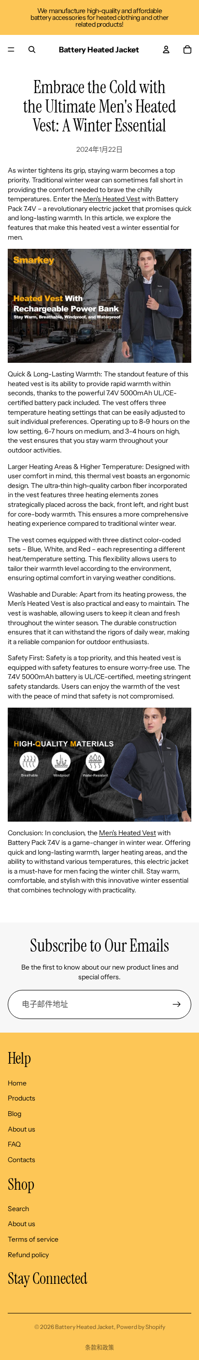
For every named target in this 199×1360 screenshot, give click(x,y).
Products (21, 1098)
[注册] (177, 1004)
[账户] (166, 49)
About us (21, 1128)
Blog (14, 1113)
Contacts (21, 1159)
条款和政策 (99, 1347)
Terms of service (33, 1239)
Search (18, 1208)
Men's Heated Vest (111, 198)
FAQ (14, 1144)
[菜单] (11, 49)
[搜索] (32, 49)
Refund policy (28, 1254)
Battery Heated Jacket (84, 1326)
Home (17, 1082)
